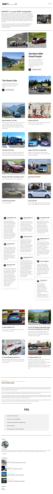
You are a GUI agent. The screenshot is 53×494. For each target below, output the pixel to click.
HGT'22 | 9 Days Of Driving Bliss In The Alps (16, 462)
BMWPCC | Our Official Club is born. (15, 468)
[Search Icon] (48, 3)
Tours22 (12, 461)
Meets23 (12, 473)
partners (3, 489)
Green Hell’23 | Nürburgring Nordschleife (16, 481)
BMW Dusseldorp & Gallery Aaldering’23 (15, 475)
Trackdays (12, 479)
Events (12, 467)
